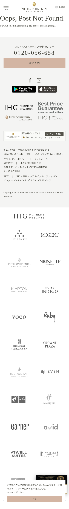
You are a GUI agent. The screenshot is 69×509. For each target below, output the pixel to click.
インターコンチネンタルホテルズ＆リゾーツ (27, 180)
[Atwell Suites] (19, 453)
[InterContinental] (19, 262)
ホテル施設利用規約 (30, 163)
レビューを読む (54, 134)
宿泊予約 (34, 63)
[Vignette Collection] (50, 262)
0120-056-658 (34, 53)
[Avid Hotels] (51, 426)
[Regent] (50, 234)
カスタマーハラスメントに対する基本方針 (25, 167)
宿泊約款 (8, 163)
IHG (6, 176)
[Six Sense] (19, 234)
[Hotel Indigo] (50, 289)
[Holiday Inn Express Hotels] (18, 399)
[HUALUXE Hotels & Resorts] (19, 344)
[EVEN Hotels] (50, 371)
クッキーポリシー (15, 492)
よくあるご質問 (12, 171)
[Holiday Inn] (49, 399)
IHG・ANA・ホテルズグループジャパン (36, 176)
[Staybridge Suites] (49, 453)
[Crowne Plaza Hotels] (50, 344)
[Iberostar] (19, 371)
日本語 (62, 7)
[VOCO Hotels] (19, 317)
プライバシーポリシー (15, 159)
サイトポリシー (42, 159)
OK (34, 499)
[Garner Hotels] (20, 426)
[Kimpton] (19, 289)
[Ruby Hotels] (49, 317)
